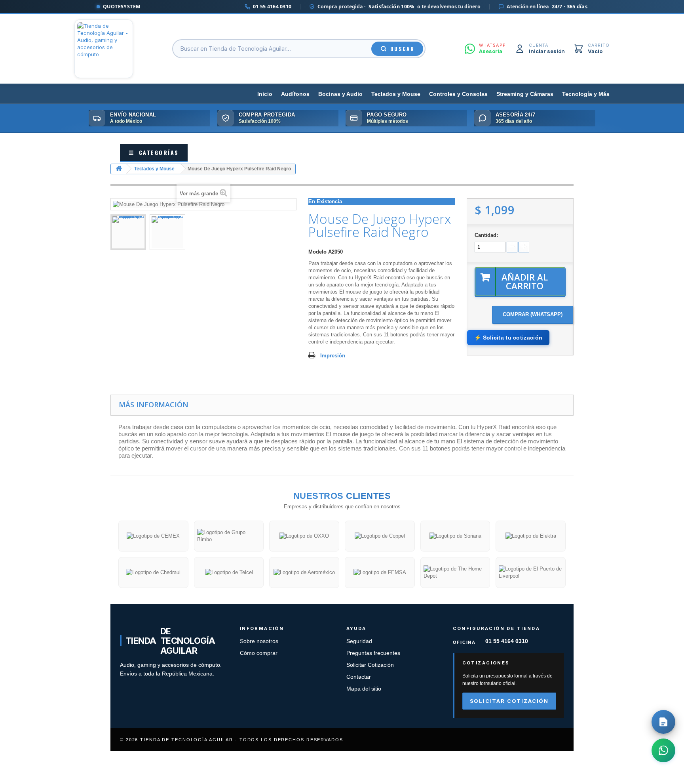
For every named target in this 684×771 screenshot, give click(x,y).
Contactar (358, 677)
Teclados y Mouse (395, 94)
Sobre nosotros (259, 641)
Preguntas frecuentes (373, 653)
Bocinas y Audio (340, 94)
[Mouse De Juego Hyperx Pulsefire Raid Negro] (128, 232)
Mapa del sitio (363, 689)
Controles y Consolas (458, 94)
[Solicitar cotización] (663, 722)
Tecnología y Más (586, 94)
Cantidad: (486, 235)
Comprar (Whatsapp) (532, 314)
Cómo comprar (258, 653)
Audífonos (295, 94)
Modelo (317, 252)
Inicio (264, 94)
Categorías (154, 152)
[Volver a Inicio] (118, 169)
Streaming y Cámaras (524, 94)
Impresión (332, 356)
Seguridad (359, 641)
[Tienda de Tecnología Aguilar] (103, 48)
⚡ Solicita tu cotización (508, 337)
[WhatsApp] (663, 750)
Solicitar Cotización (370, 665)
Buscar (402, 49)
